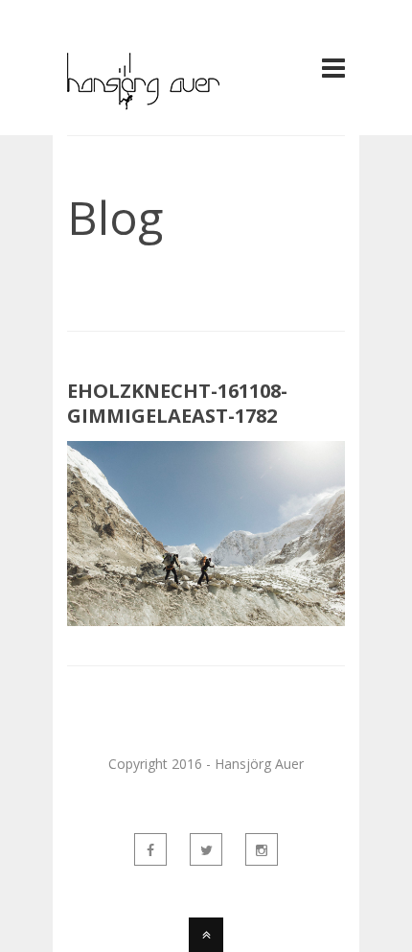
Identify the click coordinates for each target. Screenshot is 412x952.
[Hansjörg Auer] (143, 98)
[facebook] (150, 849)
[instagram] (261, 849)
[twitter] (206, 849)
